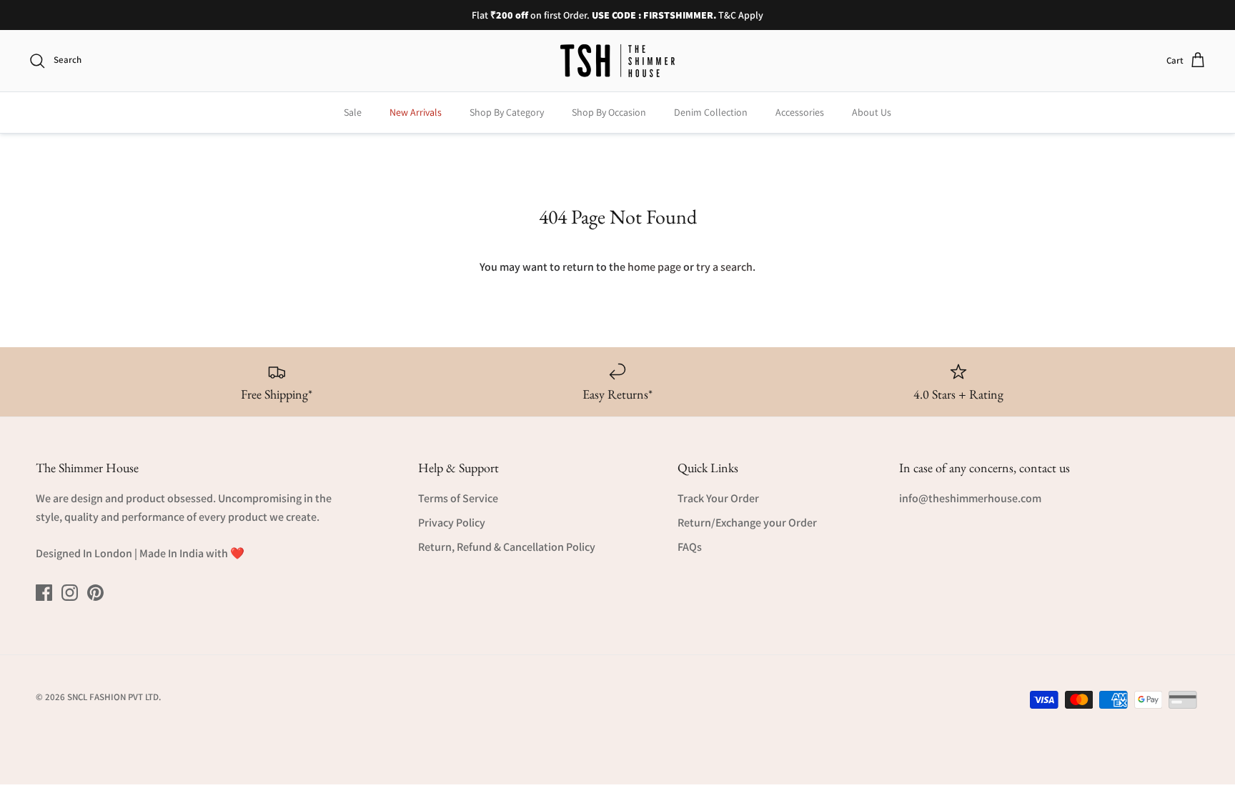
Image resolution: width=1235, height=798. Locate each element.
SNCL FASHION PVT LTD (113, 697)
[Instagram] (69, 592)
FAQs (690, 546)
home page (654, 266)
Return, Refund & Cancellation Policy (506, 546)
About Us (871, 112)
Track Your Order (718, 498)
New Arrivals (416, 112)
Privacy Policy (451, 522)
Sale (353, 112)
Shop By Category (507, 112)
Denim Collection (711, 112)
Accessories (799, 112)
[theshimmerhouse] (617, 60)
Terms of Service (458, 498)
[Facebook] (44, 592)
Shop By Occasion (609, 112)
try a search (724, 266)
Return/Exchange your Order (747, 522)
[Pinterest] (95, 592)
